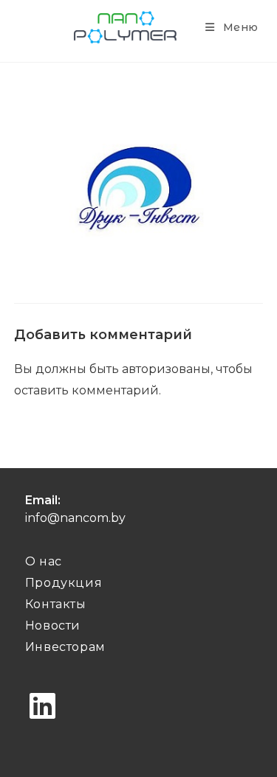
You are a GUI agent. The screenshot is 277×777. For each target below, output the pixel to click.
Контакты (55, 604)
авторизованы (166, 369)
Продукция (63, 583)
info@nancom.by (75, 518)
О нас (43, 561)
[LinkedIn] (42, 706)
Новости (53, 626)
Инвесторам (65, 647)
